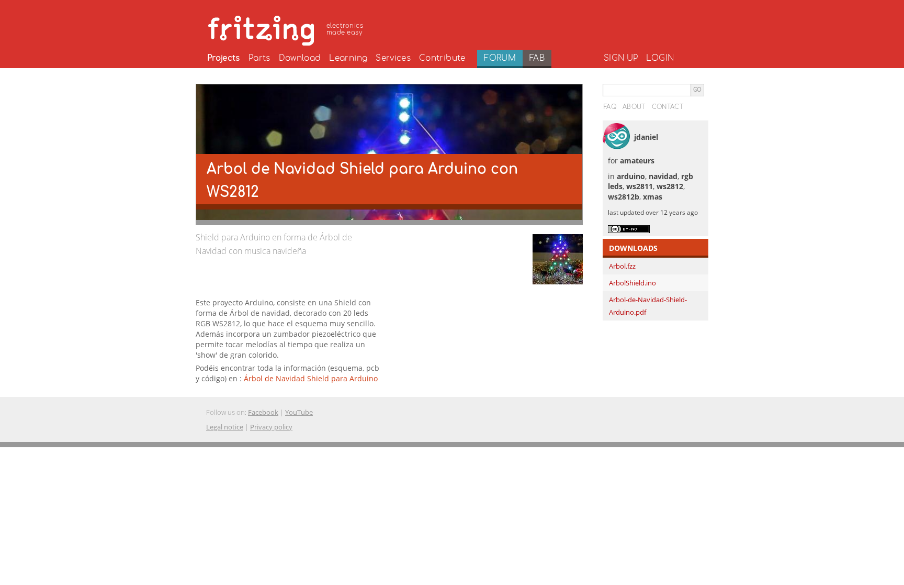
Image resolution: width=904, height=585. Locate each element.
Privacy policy (271, 427)
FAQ (610, 107)
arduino (631, 176)
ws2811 (639, 186)
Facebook (263, 412)
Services (393, 58)
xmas (652, 197)
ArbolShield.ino (632, 283)
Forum (500, 58)
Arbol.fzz (622, 266)
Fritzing (287, 29)
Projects (223, 58)
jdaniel (646, 137)
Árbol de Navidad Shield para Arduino (311, 378)
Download (300, 58)
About (634, 107)
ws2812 (670, 186)
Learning (348, 58)
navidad (663, 176)
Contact (667, 107)
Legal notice (224, 427)
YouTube (299, 412)
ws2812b (623, 197)
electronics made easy (344, 29)
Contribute (442, 58)
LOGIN (660, 58)
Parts (259, 58)
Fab (537, 58)
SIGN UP (621, 58)
